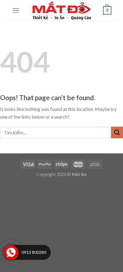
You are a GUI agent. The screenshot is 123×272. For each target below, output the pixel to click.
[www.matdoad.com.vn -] (61, 10)
